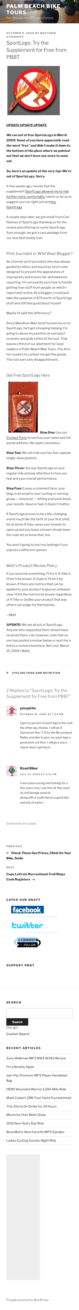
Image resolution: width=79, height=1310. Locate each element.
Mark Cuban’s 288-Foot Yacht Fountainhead (38, 1098)
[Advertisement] (23, 1217)
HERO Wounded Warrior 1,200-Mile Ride (36, 1089)
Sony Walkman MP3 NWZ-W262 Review (36, 1058)
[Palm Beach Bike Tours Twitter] (27, 928)
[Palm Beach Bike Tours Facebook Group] (27, 912)
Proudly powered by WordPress (27, 1300)
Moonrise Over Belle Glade (26, 1115)
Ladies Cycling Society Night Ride (31, 1140)
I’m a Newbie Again (20, 1067)
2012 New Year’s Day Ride (25, 1123)
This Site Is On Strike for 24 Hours (31, 1106)
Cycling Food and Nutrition (36, 672)
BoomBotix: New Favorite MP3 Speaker (35, 1132)
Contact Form (16, 438)
